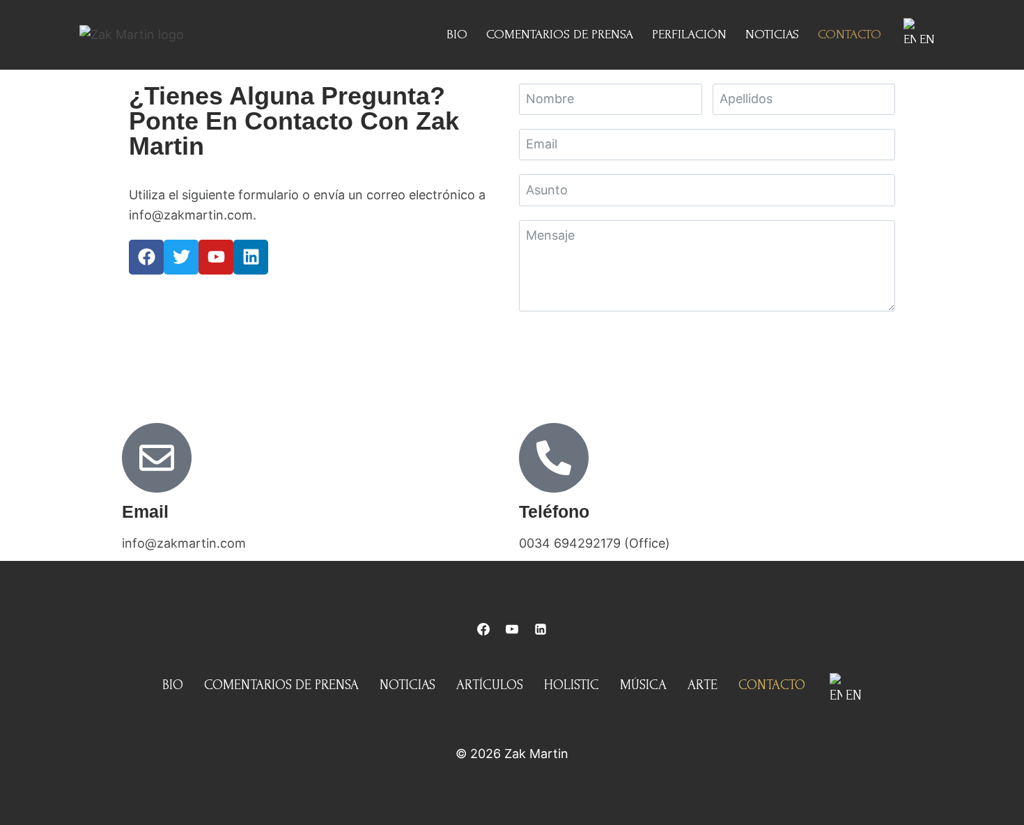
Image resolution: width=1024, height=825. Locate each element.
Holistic (571, 685)
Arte (702, 685)
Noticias (772, 34)
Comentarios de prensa (559, 34)
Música (643, 685)
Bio (457, 34)
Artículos (489, 685)
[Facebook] (146, 257)
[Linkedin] (250, 257)
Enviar (707, 345)
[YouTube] (512, 629)
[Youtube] (216, 257)
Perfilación (689, 34)
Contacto (849, 34)
